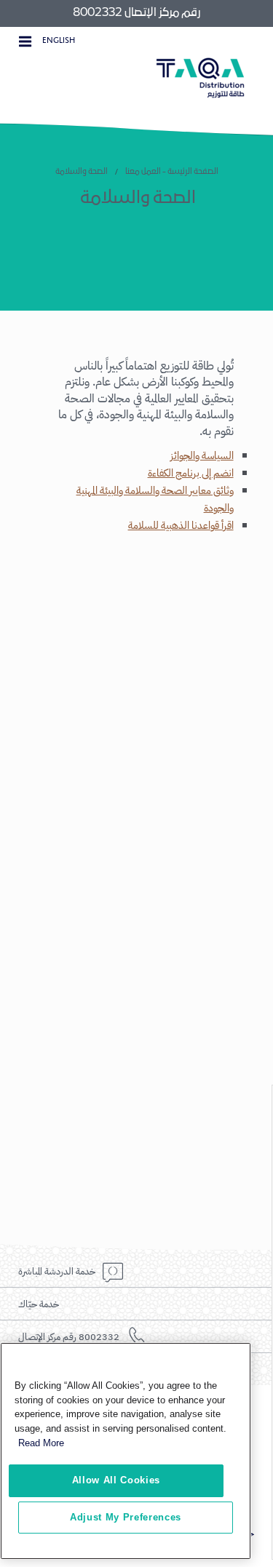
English (58, 40)
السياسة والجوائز (202, 455)
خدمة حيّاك (38, 1304)
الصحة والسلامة (81, 172)
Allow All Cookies (116, 1480)
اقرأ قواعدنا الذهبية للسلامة (181, 525)
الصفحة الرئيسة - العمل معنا (171, 172)
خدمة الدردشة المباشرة (56, 1271)
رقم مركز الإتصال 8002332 (136, 13)
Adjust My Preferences (125, 1517)
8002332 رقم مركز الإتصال (68, 1337)
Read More (41, 1443)
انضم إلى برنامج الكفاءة (191, 473)
